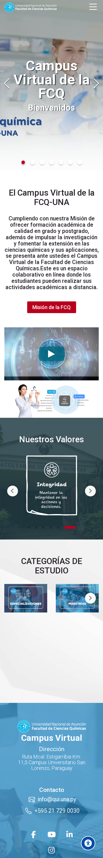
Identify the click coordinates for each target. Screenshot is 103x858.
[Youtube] (51, 826)
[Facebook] (33, 826)
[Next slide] (96, 83)
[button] (23, 162)
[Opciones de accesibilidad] (88, 843)
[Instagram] (51, 842)
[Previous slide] (7, 83)
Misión (78, 218)
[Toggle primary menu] (93, 7)
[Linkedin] (69, 826)
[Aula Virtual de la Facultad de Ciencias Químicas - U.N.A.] (30, 7)
